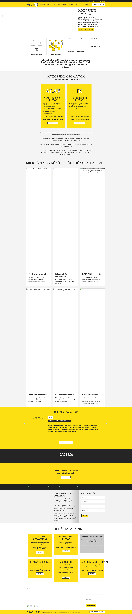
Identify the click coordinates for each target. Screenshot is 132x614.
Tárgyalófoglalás (69, 589)
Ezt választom (53, 122)
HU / (94, 1)
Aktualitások (62, 4)
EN (96, 1)
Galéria (71, 4)
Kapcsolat (87, 4)
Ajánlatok (48, 606)
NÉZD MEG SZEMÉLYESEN (97, 611)
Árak (54, 4)
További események (66, 442)
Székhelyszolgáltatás (50, 597)
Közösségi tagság (49, 593)
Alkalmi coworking (50, 589)
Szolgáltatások (44, 4)
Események (48, 605)
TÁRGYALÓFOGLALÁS (98, 4)
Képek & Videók (69, 593)
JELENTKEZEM (65, 477)
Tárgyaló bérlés (49, 594)
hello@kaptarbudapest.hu (32, 602)
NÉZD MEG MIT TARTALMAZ (86, 29)
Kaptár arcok (48, 602)
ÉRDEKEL (39, 552)
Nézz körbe (68, 597)
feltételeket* (94, 602)
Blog (47, 603)
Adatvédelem (68, 602)
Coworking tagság (49, 591)
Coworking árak (69, 591)
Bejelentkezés (102, 1)
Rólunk (78, 4)
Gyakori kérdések (69, 596)
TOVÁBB (85, 515)
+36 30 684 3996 (50, 1)
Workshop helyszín (50, 596)
